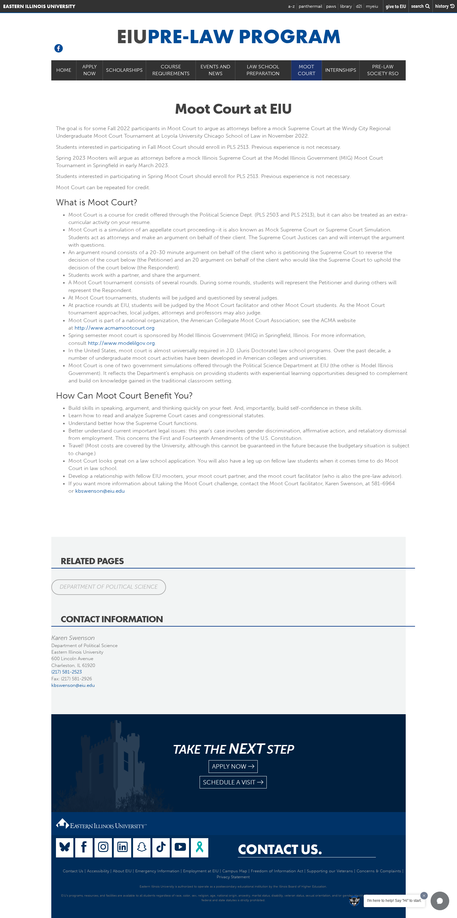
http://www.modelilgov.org (121, 343)
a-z (291, 6)
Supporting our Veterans (330, 871)
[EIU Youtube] (180, 848)
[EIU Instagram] (103, 848)
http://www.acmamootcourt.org (115, 328)
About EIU (122, 871)
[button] (440, 901)
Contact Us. (280, 849)
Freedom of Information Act (277, 871)
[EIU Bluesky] (64, 848)
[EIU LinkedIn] (122, 848)
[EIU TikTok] (161, 848)
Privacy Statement (233, 877)
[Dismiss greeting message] (424, 895)
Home (63, 70)
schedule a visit (229, 782)
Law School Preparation (263, 70)
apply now (229, 766)
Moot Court (306, 70)
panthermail (310, 6)
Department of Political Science (109, 586)
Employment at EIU (201, 871)
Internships (340, 70)
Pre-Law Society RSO (383, 70)
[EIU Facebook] (84, 848)
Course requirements (171, 70)
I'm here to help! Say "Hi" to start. (394, 900)
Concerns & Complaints (379, 871)
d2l (359, 6)
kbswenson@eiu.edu (100, 491)
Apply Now (89, 70)
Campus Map (234, 871)
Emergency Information (157, 871)
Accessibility (98, 871)
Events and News (215, 70)
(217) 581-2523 (66, 672)
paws (331, 6)
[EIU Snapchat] (141, 848)
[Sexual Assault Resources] (199, 848)
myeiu (372, 6)
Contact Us (73, 871)
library (346, 6)
